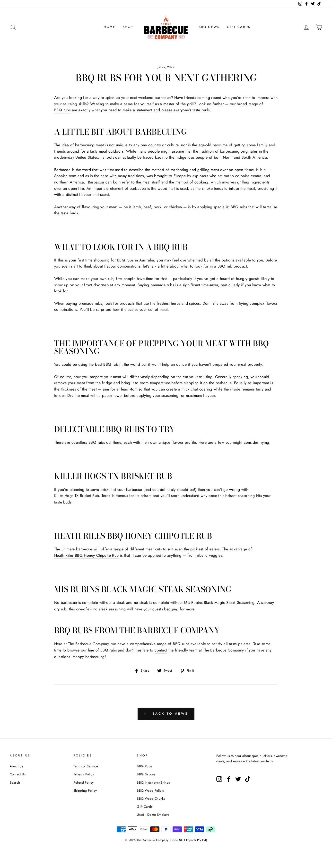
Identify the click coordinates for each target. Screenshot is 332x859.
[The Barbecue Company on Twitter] (238, 779)
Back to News (169, 713)
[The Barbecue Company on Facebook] (229, 779)
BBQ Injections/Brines (153, 782)
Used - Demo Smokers (153, 814)
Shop (128, 27)
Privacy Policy (83, 774)
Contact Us (18, 774)
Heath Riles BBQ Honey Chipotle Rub (86, 555)
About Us (16, 766)
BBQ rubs (62, 110)
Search (15, 782)
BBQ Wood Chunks (151, 798)
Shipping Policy (85, 790)
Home (109, 27)
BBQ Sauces (146, 774)
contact (161, 650)
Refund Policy (83, 782)
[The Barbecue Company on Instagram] (219, 779)
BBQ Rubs (144, 766)
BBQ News (209, 27)
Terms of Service (85, 766)
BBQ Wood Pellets (150, 790)
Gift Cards (239, 27)
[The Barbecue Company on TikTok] (248, 779)
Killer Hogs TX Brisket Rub (76, 495)
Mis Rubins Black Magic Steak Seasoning (219, 602)
